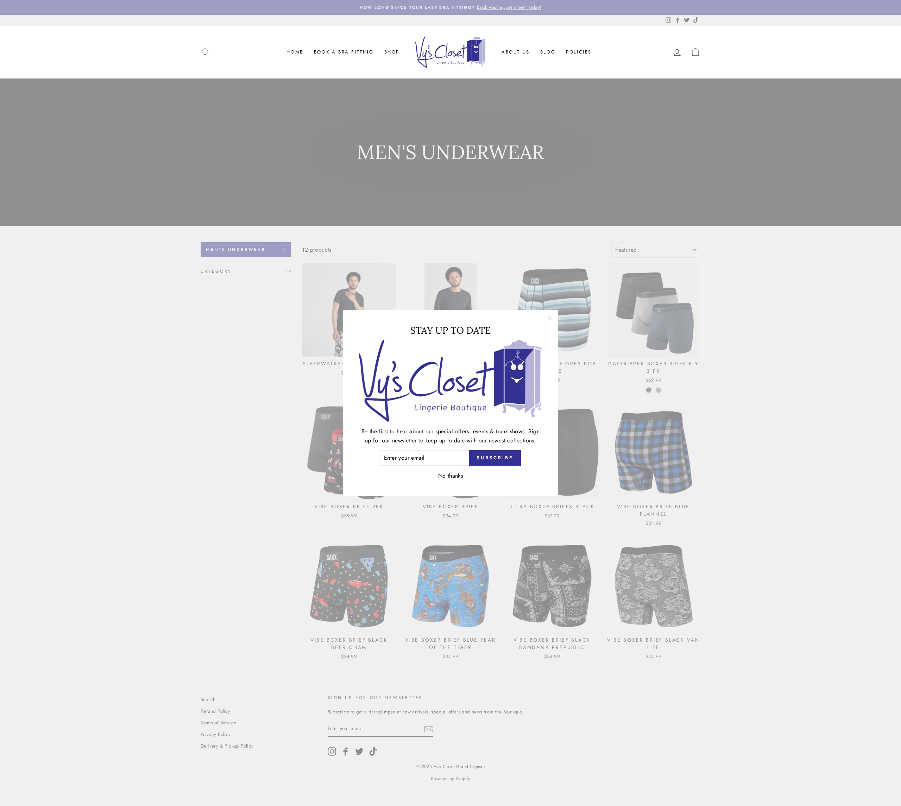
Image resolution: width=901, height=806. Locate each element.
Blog (547, 52)
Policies (579, 52)
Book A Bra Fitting (344, 52)
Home (294, 52)
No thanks (450, 476)
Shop (391, 52)
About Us (516, 52)
